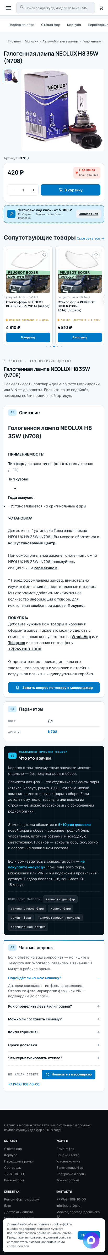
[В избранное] (44, 255)
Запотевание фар (69, 1168)
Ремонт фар (65, 1149)
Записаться (88, 214)
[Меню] (8, 8)
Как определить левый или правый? (40, 1006)
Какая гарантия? (23, 1032)
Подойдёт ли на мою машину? (34, 978)
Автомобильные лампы (60, 41)
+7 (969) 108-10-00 (23, 1084)
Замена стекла (67, 1155)
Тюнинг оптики (67, 1180)
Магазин (31, 41)
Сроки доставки (22, 1045)
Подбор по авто (21, 25)
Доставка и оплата (18, 1212)
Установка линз (68, 1161)
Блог (8, 1206)
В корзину (73, 190)
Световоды (12, 1168)
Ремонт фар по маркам (21, 1199)
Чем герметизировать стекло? (35, 1058)
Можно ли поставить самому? (35, 1019)
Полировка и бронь (71, 1174)
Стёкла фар (50, 25)
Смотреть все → (90, 238)
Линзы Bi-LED (14, 1174)
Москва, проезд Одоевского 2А (78, 1214)
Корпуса (74, 25)
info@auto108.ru (68, 1206)
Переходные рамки (19, 1161)
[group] (28, 295)
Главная (14, 41)
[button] (50, 346)
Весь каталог (14, 1180)
